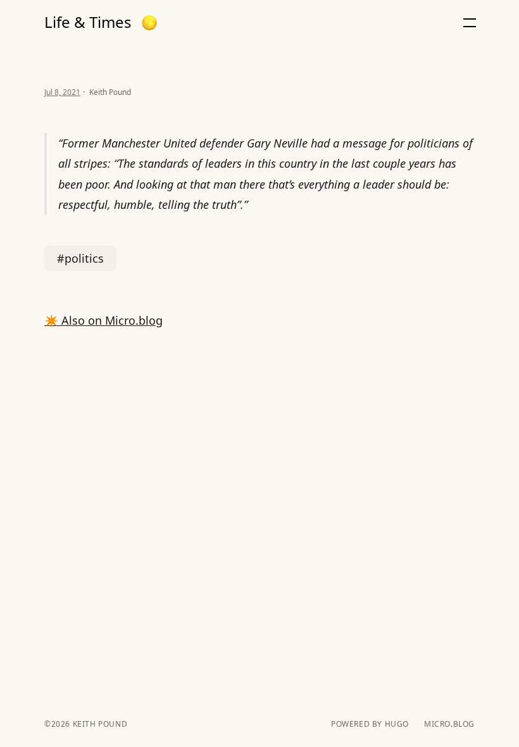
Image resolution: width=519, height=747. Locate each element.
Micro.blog (449, 724)
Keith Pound (98, 724)
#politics (80, 258)
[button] (149, 22)
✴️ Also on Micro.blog (103, 320)
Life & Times (88, 22)
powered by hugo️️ (370, 724)
